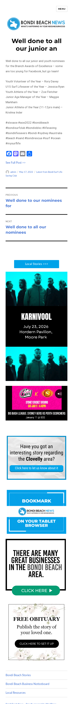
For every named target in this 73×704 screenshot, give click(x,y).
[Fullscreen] (64, 378)
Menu (62, 8)
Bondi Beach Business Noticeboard (27, 684)
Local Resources (15, 692)
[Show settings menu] (57, 378)
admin (13, 172)
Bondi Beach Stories (18, 675)
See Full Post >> (16, 162)
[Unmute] (50, 378)
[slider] (33, 378)
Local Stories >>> (36, 264)
